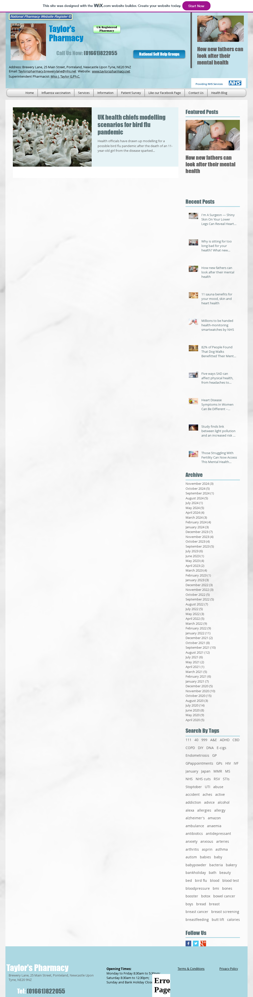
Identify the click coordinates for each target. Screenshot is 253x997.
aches (207, 794)
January (192, 771)
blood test (230, 880)
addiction (193, 802)
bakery (231, 865)
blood (214, 880)
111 (188, 739)
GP (214, 755)
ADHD (225, 739)
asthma (221, 849)
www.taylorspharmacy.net (111, 71)
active (220, 794)
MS (227, 771)
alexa (190, 810)
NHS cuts (203, 778)
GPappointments (199, 763)
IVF (236, 763)
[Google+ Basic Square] (203, 943)
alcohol (224, 802)
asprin (207, 849)
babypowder (196, 865)
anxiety (191, 841)
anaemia (214, 825)
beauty (225, 872)
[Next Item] (236, 29)
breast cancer (197, 911)
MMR (217, 771)
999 (204, 739)
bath (212, 872)
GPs (219, 763)
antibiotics (194, 833)
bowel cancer (224, 896)
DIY (200, 747)
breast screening (225, 911)
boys (189, 904)
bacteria (216, 865)
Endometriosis (197, 755)
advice (209, 802)
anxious (206, 841)
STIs (226, 778)
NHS (189, 778)
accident (193, 794)
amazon (214, 818)
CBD (235, 739)
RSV (217, 778)
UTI (207, 786)
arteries (222, 841)
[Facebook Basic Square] (188, 943)
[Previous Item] (205, 29)
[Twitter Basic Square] (196, 943)
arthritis (192, 849)
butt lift (218, 919)
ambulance (195, 825)
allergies (204, 810)
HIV (228, 763)
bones (227, 888)
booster (192, 896)
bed (189, 880)
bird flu (201, 880)
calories (233, 919)
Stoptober (194, 786)
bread (201, 904)
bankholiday (196, 872)
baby (218, 857)
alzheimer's (195, 818)
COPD (190, 747)
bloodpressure (198, 888)
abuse (218, 786)
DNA (210, 747)
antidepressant (218, 833)
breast (214, 904)
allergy (219, 810)
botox (205, 896)
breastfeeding (197, 919)
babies (205, 857)
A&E (213, 739)
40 (196, 739)
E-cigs (221, 747)
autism (191, 857)
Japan (206, 771)
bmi (216, 888)
